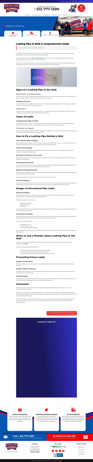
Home (63, 1)
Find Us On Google (34, 452)
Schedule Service (81, 10)
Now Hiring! (81, 451)
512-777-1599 (47, 8)
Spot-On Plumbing (38, 47)
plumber (25, 243)
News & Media (81, 454)
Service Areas (56, 15)
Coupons (69, 1)
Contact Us (82, 1)
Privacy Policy (81, 449)
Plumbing (27, 15)
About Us (66, 15)
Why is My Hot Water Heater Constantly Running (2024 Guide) (62, 313)
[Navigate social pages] (53, 451)
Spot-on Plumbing (37, 58)
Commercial (47, 15)
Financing (89, 1)
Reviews (75, 1)
